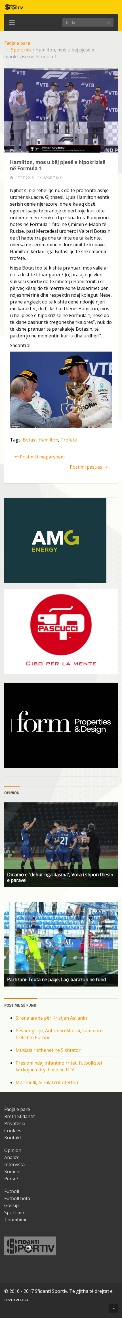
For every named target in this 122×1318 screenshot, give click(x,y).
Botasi (29, 440)
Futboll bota (17, 1198)
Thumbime (16, 1219)
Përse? (11, 1178)
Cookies (12, 1130)
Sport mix (21, 50)
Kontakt (12, 1137)
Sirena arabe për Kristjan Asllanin (51, 1018)
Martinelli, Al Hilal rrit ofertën (47, 1082)
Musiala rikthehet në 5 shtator (48, 1050)
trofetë (68, 440)
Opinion (12, 1150)
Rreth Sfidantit (19, 1116)
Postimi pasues (86, 467)
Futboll (11, 1191)
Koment (12, 1171)
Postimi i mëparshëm (42, 457)
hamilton (48, 440)
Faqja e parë (17, 43)
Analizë (12, 1157)
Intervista (14, 1164)
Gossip (11, 1205)
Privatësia (14, 1123)
